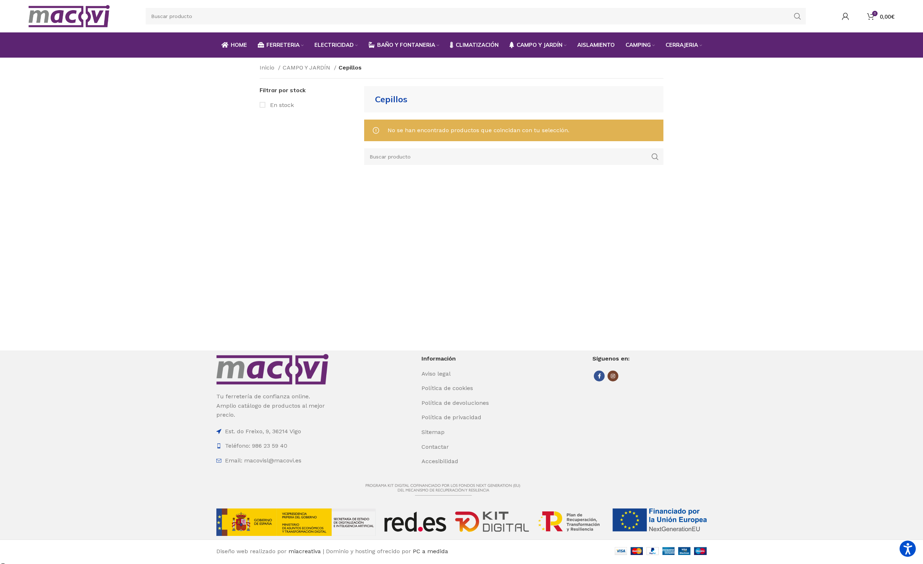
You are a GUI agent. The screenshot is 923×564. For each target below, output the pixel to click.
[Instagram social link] (613, 376)
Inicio (268, 67)
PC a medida (430, 551)
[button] (908, 549)
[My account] (845, 16)
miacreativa (304, 551)
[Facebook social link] (599, 376)
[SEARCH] (797, 16)
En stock (281, 105)
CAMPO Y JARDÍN (307, 67)
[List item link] (460, 374)
